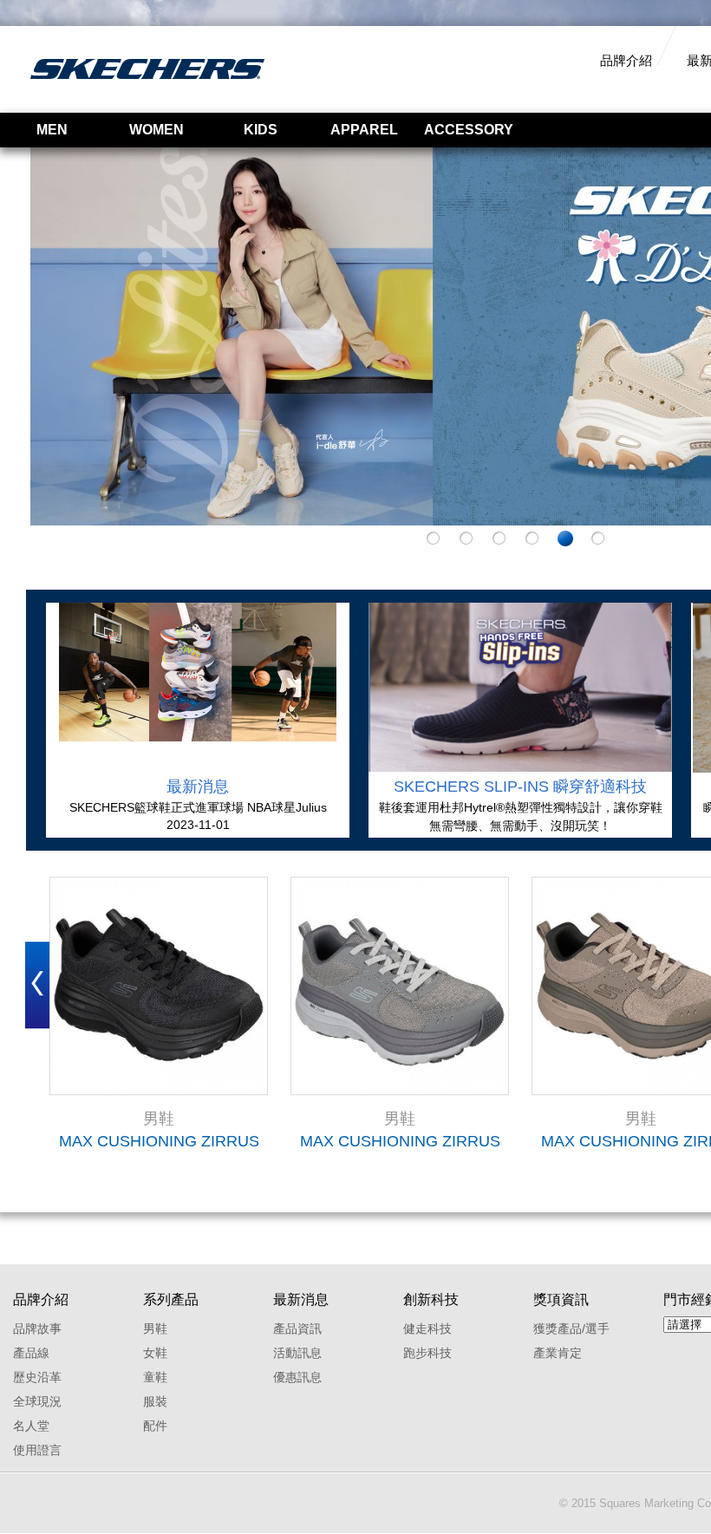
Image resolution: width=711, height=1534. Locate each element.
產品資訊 (297, 1328)
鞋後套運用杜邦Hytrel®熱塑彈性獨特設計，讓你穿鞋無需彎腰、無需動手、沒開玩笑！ (520, 816)
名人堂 (31, 1426)
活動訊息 (297, 1353)
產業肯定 (557, 1353)
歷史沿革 (37, 1377)
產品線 (31, 1353)
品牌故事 (37, 1328)
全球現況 (37, 1401)
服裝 (155, 1401)
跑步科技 (427, 1353)
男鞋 (155, 1328)
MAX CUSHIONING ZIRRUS (159, 1141)
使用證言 (37, 1450)
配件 (155, 1426)
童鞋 (155, 1377)
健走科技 (427, 1328)
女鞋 (155, 1353)
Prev (37, 985)
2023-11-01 (198, 825)
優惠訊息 (297, 1377)
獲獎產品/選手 (571, 1328)
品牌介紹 (626, 60)
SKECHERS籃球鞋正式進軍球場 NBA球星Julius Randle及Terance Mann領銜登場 (198, 808)
